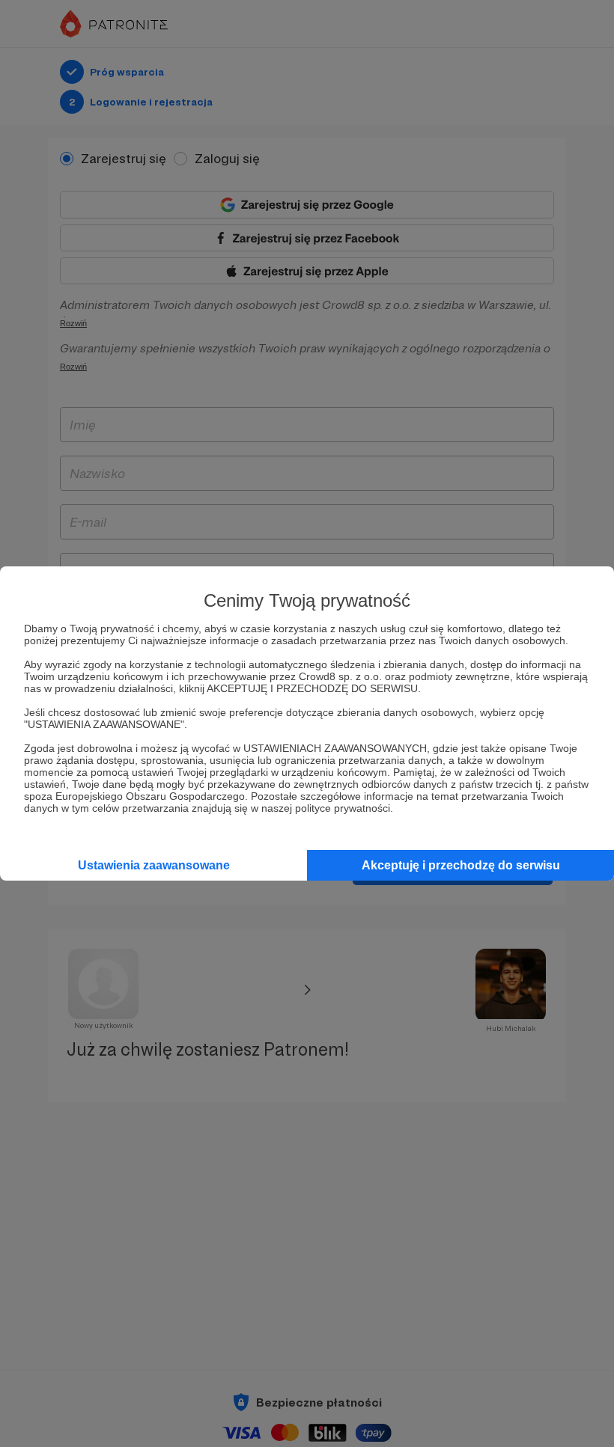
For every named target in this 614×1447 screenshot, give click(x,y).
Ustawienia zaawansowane (154, 865)
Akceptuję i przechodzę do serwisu (461, 865)
